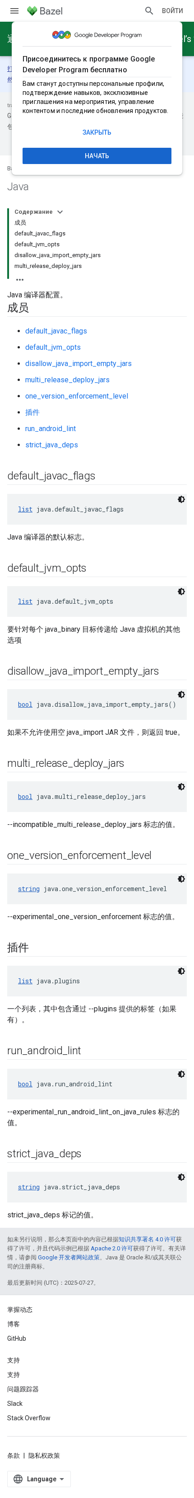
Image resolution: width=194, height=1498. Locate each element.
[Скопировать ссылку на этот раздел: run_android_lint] (90, 1051)
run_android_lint (50, 428)
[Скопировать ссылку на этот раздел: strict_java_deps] (91, 1154)
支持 (13, 1374)
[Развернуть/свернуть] (60, 212)
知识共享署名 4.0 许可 (147, 1239)
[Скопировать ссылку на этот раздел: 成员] (38, 308)
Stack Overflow (29, 1418)
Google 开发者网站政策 (69, 1257)
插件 (32, 412)
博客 (13, 1324)
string (29, 888)
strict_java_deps (51, 445)
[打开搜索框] (149, 10)
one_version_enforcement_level (76, 396)
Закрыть (97, 132)
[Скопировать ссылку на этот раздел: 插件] (38, 948)
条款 (13, 1455)
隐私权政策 (44, 1455)
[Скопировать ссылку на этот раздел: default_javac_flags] (104, 476)
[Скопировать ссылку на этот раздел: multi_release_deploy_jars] (134, 764)
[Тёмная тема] (181, 499)
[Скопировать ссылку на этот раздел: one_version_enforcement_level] (161, 856)
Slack (15, 1403)
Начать (97, 156)
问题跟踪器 (23, 1389)
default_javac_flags (56, 331)
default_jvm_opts (53, 347)
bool (25, 704)
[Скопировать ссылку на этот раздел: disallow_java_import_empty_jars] (168, 672)
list (25, 509)
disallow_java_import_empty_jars (78, 363)
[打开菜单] (14, 11)
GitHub (16, 1338)
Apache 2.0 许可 (112, 1248)
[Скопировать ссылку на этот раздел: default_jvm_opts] (96, 569)
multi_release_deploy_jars (67, 380)
